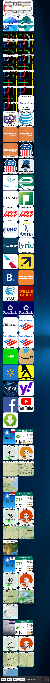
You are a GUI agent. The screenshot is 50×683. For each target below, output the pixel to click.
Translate (29, 2)
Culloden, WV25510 (24, 558)
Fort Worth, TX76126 (24, 431)
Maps (19, 2)
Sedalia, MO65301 (24, 494)
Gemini (7, 15)
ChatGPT (8, 2)
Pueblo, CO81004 (24, 622)
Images (14, 2)
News (24, 2)
